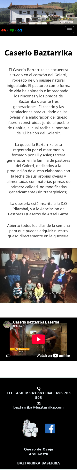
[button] (5, 275)
